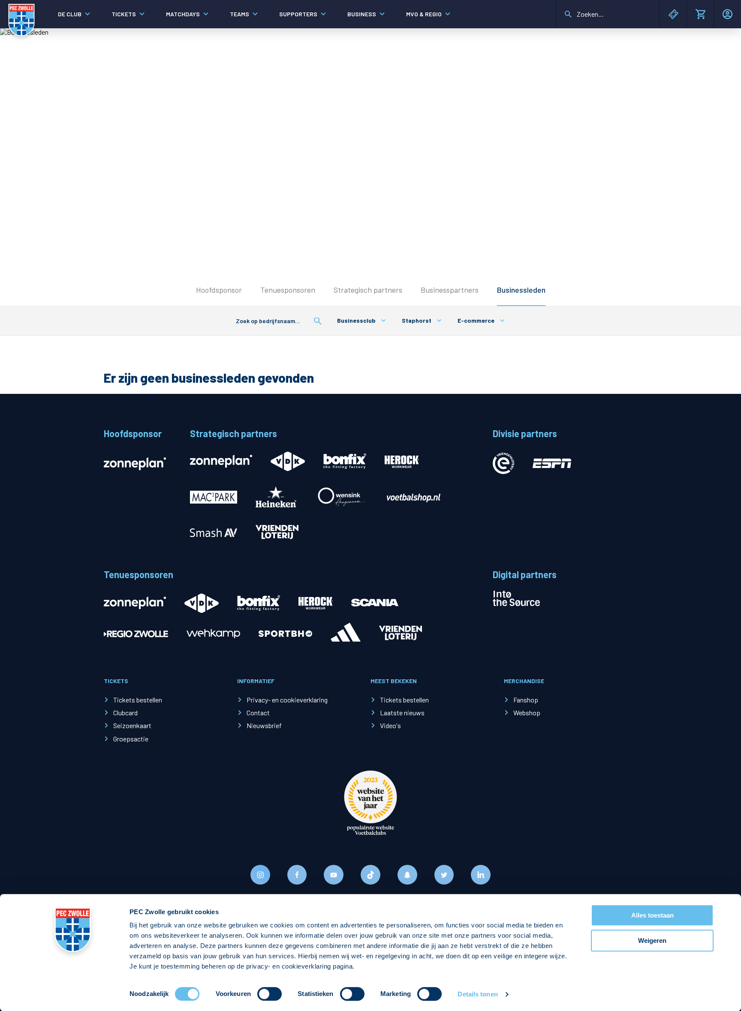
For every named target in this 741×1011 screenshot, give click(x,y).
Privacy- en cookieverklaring (287, 700)
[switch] (269, 994)
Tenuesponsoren (287, 289)
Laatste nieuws (402, 712)
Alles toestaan (652, 915)
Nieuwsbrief (264, 725)
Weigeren (652, 940)
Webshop (526, 712)
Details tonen (477, 994)
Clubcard (125, 712)
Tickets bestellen (137, 700)
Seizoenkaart (132, 725)
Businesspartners (450, 289)
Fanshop (525, 700)
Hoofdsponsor (219, 289)
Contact (258, 712)
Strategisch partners (368, 289)
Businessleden (521, 289)
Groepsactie (130, 739)
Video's (390, 725)
